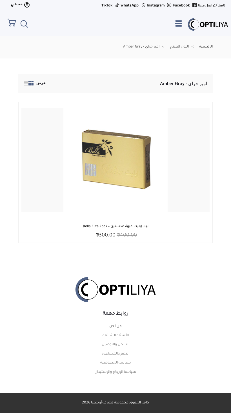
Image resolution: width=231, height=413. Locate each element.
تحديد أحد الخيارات (119, 226)
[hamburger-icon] (178, 26)
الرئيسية (206, 47)
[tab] (31, 84)
